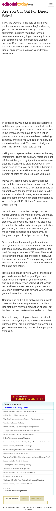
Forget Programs (33, 442)
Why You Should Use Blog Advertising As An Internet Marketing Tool (26, 457)
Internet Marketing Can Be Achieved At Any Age (19, 472)
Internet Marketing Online (16, 408)
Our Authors (28, 510)
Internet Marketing (9, 434)
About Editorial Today (11, 507)
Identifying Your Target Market (29, 427)
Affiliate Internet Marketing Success (15, 415)
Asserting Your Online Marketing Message (17, 465)
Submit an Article (46, 507)
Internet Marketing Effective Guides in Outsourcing (20, 411)
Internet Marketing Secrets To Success (15, 461)
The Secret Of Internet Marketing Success (16, 468)
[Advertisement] (28, 86)
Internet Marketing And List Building (15, 442)
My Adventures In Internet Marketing (15, 453)
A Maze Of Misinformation (25, 434)
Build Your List (45, 442)
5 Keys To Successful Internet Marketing (16, 438)
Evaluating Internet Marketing (13, 476)
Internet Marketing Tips (11, 484)
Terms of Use (34, 507)
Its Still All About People (24, 446)
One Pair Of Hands (26, 484)
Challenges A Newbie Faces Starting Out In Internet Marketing (23, 480)
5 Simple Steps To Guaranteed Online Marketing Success (21, 430)
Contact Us (24, 507)
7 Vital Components (37, 419)
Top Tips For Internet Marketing (13, 423)
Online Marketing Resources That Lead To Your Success (21, 450)
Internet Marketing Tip (10, 427)
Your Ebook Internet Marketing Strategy (16, 419)
